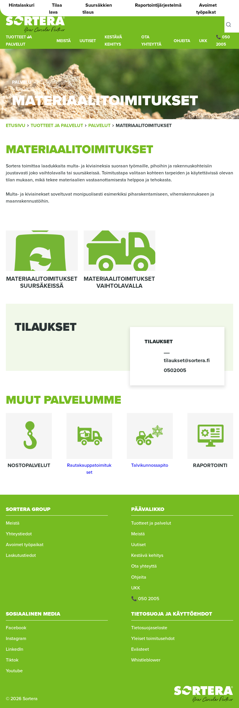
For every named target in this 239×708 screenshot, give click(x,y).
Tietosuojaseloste (149, 627)
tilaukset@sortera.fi (187, 360)
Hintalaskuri (21, 5)
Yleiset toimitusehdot (153, 638)
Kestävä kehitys (147, 555)
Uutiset (88, 41)
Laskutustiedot (21, 555)
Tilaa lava (55, 8)
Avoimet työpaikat (206, 8)
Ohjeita (182, 41)
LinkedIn (14, 649)
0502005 (175, 370)
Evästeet (140, 649)
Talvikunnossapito (149, 465)
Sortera (35, 24)
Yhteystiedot (19, 533)
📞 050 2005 (145, 598)
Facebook (16, 627)
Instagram (16, 638)
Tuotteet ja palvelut (151, 523)
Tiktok (12, 660)
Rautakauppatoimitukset (89, 468)
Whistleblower (145, 660)
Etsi (231, 24)
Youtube (14, 670)
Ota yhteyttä (144, 566)
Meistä (13, 523)
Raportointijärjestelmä (158, 5)
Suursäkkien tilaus (97, 8)
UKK (203, 41)
